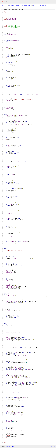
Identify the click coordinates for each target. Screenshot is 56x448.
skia (43, 5)
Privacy (9, 446)
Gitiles (7, 446)
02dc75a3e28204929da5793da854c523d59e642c (20, 5)
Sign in (54, 1)
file (23, 9)
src (34, 5)
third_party (38, 5)
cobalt (2, 5)
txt (51, 446)
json (54, 446)
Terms (12, 446)
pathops (49, 5)
